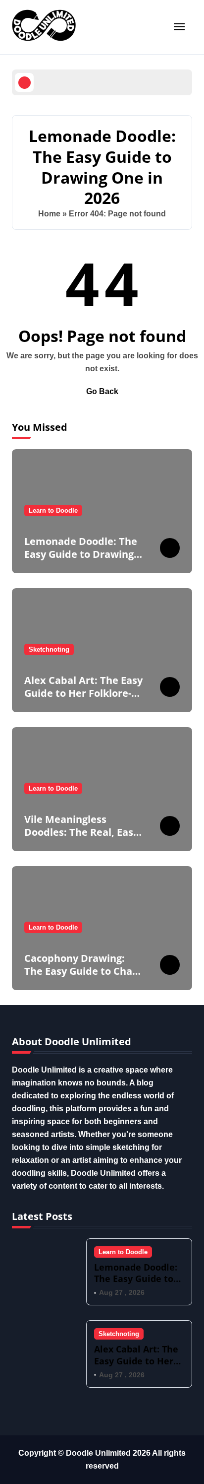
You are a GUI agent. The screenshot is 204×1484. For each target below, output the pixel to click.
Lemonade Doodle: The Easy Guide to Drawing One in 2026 (80, 554)
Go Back (102, 391)
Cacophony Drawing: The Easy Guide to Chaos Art (83, 971)
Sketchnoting (49, 649)
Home (49, 213)
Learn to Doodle (53, 510)
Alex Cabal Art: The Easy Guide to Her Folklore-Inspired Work (83, 693)
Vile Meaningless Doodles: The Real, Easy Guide (81, 832)
